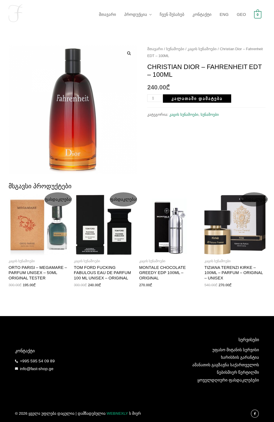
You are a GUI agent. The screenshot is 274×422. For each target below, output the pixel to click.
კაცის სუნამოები (202, 49)
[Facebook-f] (255, 414)
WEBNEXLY (117, 413)
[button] (129, 53)
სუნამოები (175, 49)
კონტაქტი (201, 14)
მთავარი (107, 14)
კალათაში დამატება (197, 98)
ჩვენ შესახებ (172, 14)
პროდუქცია (135, 14)
